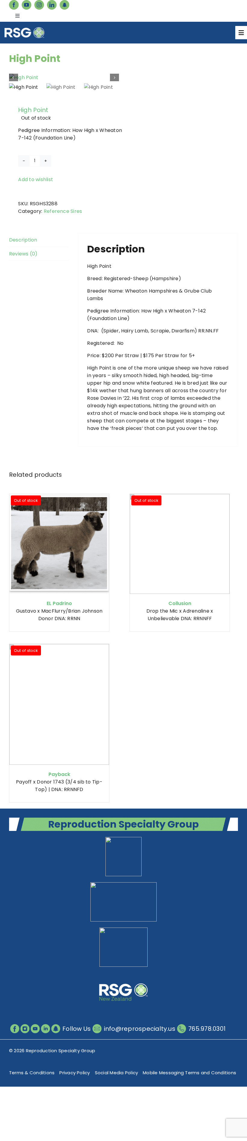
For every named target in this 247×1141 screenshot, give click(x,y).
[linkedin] (52, 5)
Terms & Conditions (32, 1072)
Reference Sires (63, 211)
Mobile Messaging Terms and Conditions (189, 1072)
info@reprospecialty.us (139, 1028)
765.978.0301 (207, 1028)
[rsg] (24, 29)
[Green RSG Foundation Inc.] (123, 884)
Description (23, 239)
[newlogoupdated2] (123, 839)
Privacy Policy (74, 1072)
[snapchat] (64, 5)
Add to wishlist (35, 179)
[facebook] (14, 5)
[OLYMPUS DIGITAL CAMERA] (64, 77)
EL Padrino (59, 603)
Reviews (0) (23, 253)
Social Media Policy (116, 1072)
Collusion (179, 603)
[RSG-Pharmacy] (123, 929)
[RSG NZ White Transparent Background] (123, 975)
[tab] (39, 240)
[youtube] (26, 5)
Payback (59, 774)
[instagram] (39, 5)
